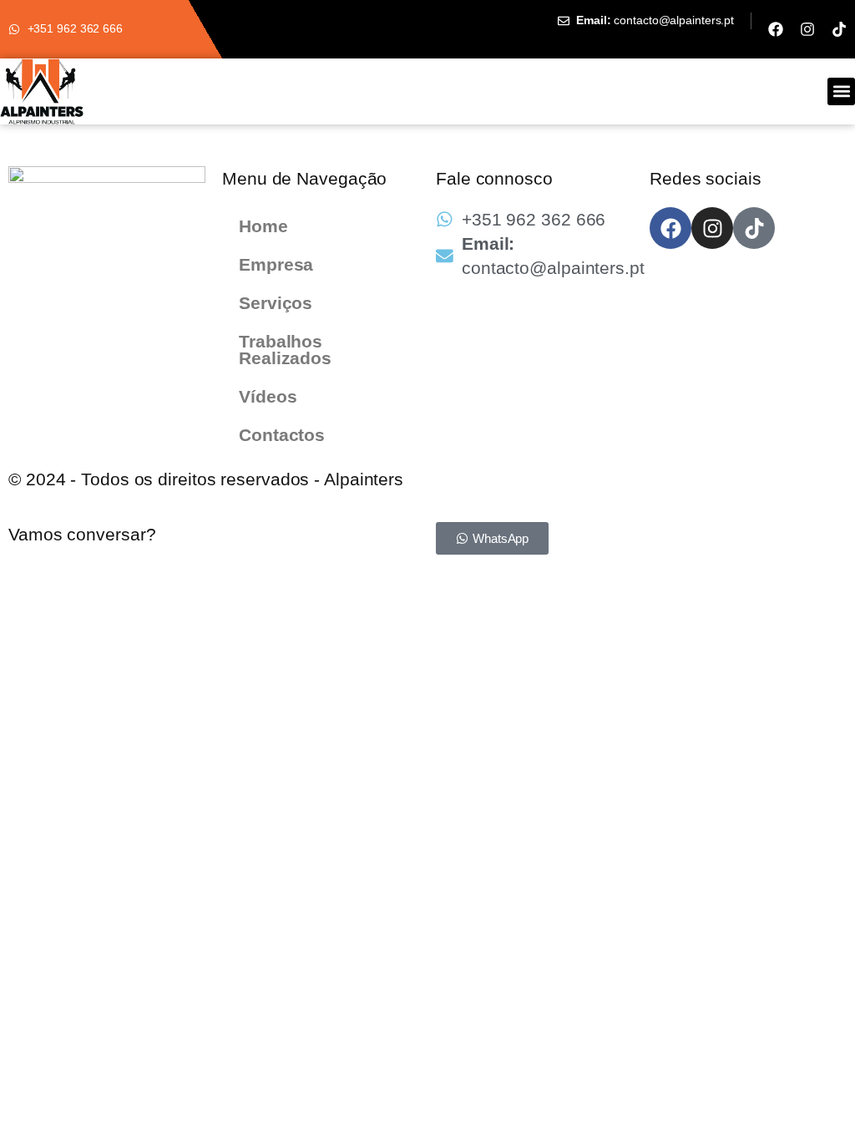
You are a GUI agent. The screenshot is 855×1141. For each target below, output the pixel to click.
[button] (841, 91)
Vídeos (267, 396)
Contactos (282, 434)
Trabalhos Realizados (285, 350)
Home (263, 226)
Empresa (276, 264)
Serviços (275, 302)
